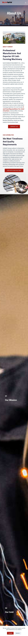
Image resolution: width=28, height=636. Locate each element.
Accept (10, 633)
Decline (18, 633)
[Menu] (25, 2)
